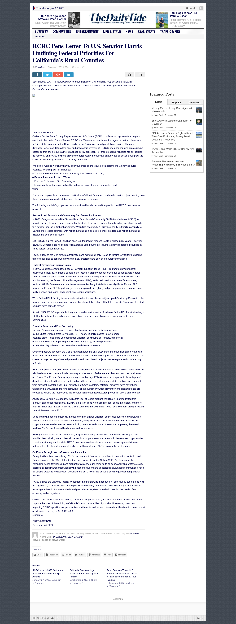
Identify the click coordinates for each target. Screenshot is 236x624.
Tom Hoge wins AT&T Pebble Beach (183, 14)
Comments (195, 102)
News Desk (39, 66)
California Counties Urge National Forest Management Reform (84, 573)
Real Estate (146, 31)
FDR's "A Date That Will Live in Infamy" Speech (50, 24)
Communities (61, 31)
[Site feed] (201, 8)
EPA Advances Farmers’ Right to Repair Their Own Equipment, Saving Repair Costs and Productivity (172, 136)
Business (41, 31)
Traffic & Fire (170, 31)
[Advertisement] (177, 64)
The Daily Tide (47, 618)
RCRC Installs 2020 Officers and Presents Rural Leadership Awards (48, 573)
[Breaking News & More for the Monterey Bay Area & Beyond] (118, 18)
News (129, 31)
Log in (200, 618)
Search (191, 8)
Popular (176, 102)
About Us (40, 37)
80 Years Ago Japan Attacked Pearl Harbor (52, 17)
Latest (158, 101)
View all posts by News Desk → (50, 539)
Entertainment (87, 31)
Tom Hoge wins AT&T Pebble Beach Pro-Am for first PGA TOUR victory (185, 22)
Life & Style (112, 31)
